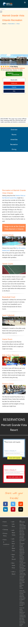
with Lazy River (13, 524)
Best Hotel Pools (13, 565)
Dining (14, 149)
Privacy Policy (5, 535)
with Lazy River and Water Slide (13, 544)
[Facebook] (6, 504)
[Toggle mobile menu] (25, 2)
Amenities (14, 139)
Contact (5, 525)
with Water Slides (13, 532)
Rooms (14, 134)
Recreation (14, 144)
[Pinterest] (14, 509)
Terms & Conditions (5, 542)
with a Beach (13, 573)
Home (5, 522)
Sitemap (5, 529)
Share (18, 23)
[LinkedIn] (6, 509)
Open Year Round (14, 557)
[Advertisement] (14, 40)
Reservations (11, 23)
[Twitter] (14, 504)
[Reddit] (21, 504)
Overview (14, 130)
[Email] (21, 509)
